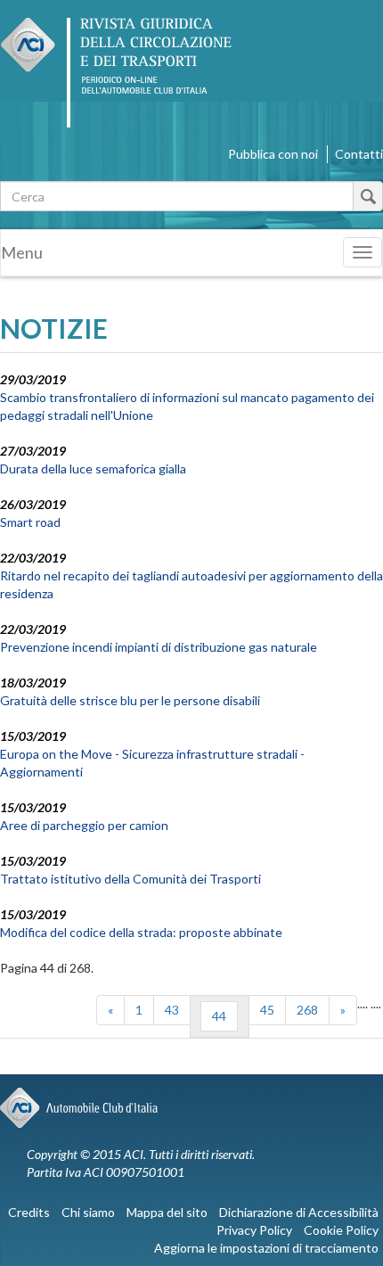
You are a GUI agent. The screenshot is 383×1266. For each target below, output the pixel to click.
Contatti (359, 153)
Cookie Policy (341, 1229)
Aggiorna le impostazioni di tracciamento (266, 1247)
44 (219, 1015)
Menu (22, 252)
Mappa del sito (167, 1212)
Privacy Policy (254, 1229)
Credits (29, 1212)
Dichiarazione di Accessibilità (299, 1212)
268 (307, 1009)
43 (172, 1009)
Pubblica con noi (273, 153)
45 (267, 1009)
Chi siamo (88, 1212)
